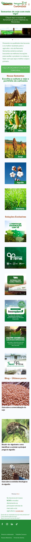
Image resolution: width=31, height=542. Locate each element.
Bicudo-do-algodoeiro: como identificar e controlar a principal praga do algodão (14, 447)
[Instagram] (7, 524)
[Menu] (29, 4)
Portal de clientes (19, 538)
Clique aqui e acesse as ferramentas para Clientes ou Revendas (15, 19)
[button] (2, 33)
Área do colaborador (7, 534)
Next (18, 494)
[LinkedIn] (12, 524)
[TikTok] (17, 524)
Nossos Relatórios (6, 538)
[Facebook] (2, 524)
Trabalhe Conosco (21, 534)
